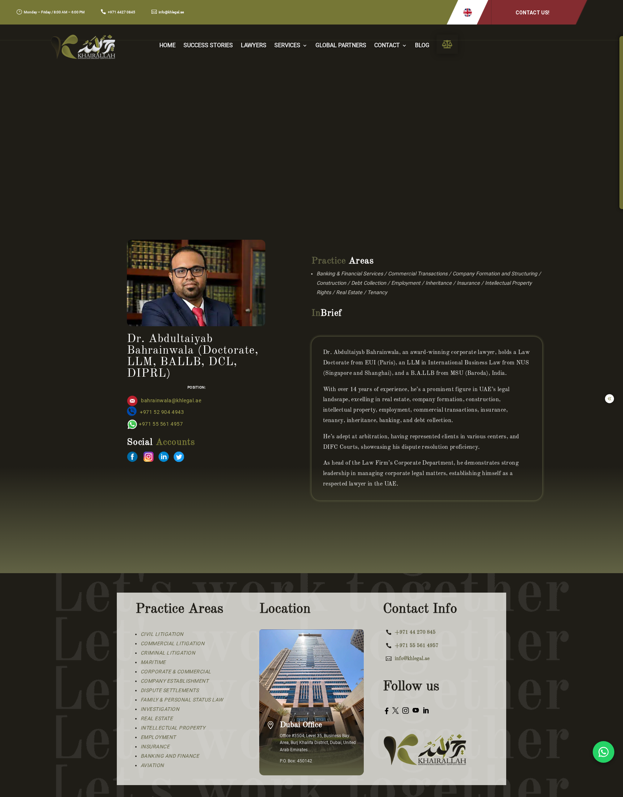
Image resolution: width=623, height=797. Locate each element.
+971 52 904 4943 (162, 412)
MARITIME (153, 662)
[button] (467, 12)
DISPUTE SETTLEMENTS (170, 690)
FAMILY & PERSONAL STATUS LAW (182, 700)
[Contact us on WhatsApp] (603, 752)
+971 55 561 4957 (161, 424)
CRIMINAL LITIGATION (168, 653)
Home (167, 46)
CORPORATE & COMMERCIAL (176, 671)
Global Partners (340, 46)
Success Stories (208, 46)
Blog (422, 46)
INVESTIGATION (160, 709)
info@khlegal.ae (171, 12)
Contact (387, 46)
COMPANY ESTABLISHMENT (175, 681)
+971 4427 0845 (121, 12)
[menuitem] (447, 44)
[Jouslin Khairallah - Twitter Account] (178, 460)
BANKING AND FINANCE (170, 756)
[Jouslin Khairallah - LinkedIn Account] (163, 460)
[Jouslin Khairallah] (132, 460)
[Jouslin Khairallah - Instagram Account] (148, 460)
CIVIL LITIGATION (162, 634)
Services (287, 46)
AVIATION (152, 765)
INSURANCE (155, 746)
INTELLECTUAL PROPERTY (173, 728)
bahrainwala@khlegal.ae (171, 401)
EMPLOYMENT (158, 737)
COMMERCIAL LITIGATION (173, 643)
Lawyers (253, 46)
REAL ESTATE (157, 718)
